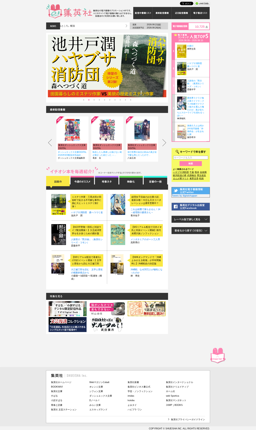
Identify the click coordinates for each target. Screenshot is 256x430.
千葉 (191, 172)
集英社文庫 (56, 391)
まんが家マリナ (181, 178)
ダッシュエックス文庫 (100, 396)
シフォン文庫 (96, 391)
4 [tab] (99, 100)
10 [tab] (130, 100)
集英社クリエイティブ (177, 386)
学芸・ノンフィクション (140, 391)
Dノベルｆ (94, 400)
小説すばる (56, 400)
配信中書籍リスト (142, 13)
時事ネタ (106, 182)
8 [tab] (120, 100)
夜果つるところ (134, 149)
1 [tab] (83, 100)
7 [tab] (115, 100)
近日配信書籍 (181, 13)
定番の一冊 (155, 182)
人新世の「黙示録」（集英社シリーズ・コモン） (195, 84)
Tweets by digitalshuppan (184, 195)
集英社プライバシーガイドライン (188, 419)
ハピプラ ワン (135, 409)
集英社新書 (133, 382)
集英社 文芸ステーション (64, 409)
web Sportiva (172, 396)
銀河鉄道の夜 (180, 175)
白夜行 (190, 46)
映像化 (131, 182)
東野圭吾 (194, 178)
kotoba (131, 400)
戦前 (201, 178)
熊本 (197, 172)
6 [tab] (109, 100)
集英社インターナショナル (179, 382)
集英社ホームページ (61, 382)
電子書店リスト (200, 13)
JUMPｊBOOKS (174, 405)
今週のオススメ (82, 182)
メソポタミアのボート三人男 (145, 239)
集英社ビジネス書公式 (139, 386)
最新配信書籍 (162, 13)
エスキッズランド (98, 409)
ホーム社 (170, 391)
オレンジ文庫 (96, 386)
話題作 (58, 182)
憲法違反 (201, 175)
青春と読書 (56, 405)
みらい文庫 (95, 405)
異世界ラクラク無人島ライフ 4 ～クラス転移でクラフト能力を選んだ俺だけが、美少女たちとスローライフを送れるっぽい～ (190, 107)
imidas (131, 396)
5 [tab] (104, 100)
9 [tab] (125, 100)
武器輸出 (191, 175)
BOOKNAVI (57, 386)
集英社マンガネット (176, 400)
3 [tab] (94, 100)
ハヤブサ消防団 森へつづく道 (87, 212)
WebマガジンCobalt (99, 382)
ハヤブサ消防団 (181, 172)
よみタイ (132, 405)
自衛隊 (203, 172)
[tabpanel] (107, 66)
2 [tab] (89, 100)
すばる (54, 396)
